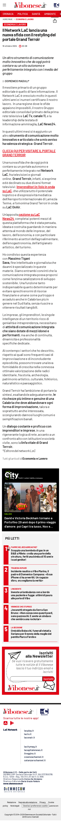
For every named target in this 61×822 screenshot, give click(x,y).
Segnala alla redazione (27, 802)
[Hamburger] (4, 5)
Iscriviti (49, 679)
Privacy (43, 802)
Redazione (11, 802)
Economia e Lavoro (24, 19)
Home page (8, 19)
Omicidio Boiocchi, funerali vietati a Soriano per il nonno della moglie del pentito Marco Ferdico (31, 633)
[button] (55, 21)
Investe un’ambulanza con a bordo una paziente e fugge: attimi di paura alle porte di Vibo (31, 595)
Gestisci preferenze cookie (35, 805)
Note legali (14, 806)
